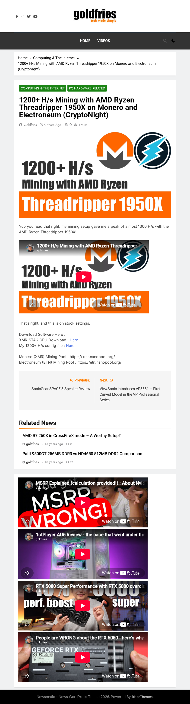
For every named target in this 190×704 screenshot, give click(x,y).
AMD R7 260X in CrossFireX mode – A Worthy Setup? (71, 435)
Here (74, 340)
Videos (103, 41)
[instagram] (22, 17)
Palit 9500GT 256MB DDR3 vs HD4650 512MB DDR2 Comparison (82, 453)
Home (85, 41)
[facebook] (16, 17)
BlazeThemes (142, 697)
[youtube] (35, 17)
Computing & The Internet (43, 88)
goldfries (30, 124)
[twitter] (28, 17)
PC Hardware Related (87, 88)
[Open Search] (165, 41)
